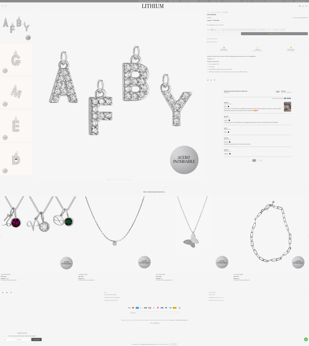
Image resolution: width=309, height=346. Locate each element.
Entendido (173, 344)
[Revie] (287, 98)
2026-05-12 (227, 129)
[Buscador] (6, 6)
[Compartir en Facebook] (208, 80)
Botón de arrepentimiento (182, 320)
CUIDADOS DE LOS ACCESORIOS (112, 297)
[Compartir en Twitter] (211, 80)
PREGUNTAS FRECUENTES (110, 294)
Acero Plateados (218, 12)
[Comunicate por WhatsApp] (306, 339)
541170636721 (211, 294)
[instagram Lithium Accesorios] (2, 292)
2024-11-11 (227, 117)
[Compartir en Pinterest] (214, 80)
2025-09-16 (227, 151)
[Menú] (3, 6)
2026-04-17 (227, 139)
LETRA (208, 29)
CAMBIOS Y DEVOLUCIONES (111, 300)
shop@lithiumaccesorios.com (215, 297)
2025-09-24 (227, 104)
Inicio (208, 12)
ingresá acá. (172, 320)
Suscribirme (36, 339)
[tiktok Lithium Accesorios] (7, 292)
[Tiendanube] (155, 323)
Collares (212, 12)
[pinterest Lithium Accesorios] (11, 292)
